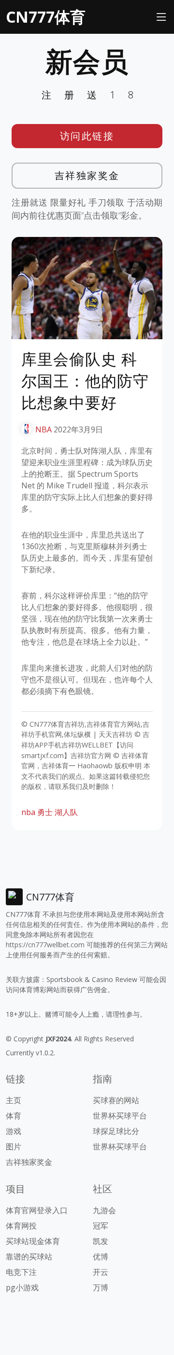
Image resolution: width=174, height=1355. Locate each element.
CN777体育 (46, 16)
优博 (100, 1256)
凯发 (100, 1241)
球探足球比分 (116, 1131)
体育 (13, 1115)
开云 (100, 1272)
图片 (13, 1146)
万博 (100, 1287)
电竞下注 (21, 1272)
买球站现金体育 (33, 1241)
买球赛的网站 (116, 1100)
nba (28, 812)
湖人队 (66, 812)
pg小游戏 (22, 1287)
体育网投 (21, 1225)
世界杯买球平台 (120, 1115)
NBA (43, 429)
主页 (13, 1100)
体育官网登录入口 (37, 1210)
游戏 (13, 1131)
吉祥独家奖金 (87, 175)
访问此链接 (87, 135)
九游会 (104, 1210)
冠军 (100, 1225)
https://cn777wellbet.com (45, 944)
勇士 (45, 812)
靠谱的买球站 (29, 1256)
